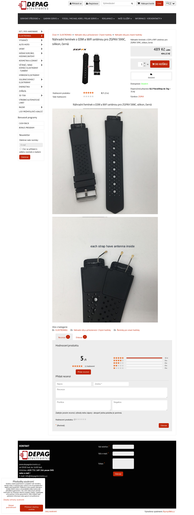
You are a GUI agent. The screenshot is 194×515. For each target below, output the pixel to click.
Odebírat (24, 157)
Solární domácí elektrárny (26, 81)
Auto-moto (24, 44)
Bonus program (26, 127)
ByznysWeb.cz (169, 511)
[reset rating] (75, 419)
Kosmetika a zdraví (28, 60)
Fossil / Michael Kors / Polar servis (79, 18)
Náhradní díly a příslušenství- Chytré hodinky (92, 330)
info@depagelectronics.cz (36, 476)
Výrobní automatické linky (29, 101)
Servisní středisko (29, 18)
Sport (22, 49)
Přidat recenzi (83, 372)
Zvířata (22, 91)
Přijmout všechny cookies (32, 508)
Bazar (22, 107)
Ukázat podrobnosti (11, 506)
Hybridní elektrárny (29, 75)
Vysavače (23, 40)
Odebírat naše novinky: (28, 140)
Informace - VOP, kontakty (147, 18)
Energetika (24, 87)
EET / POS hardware (28, 31)
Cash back (24, 123)
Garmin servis (50, 18)
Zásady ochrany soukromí (46, 511)
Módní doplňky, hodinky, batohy (26, 54)
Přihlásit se (76, 3)
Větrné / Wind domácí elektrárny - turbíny (28, 68)
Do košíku (161, 64)
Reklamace (107, 18)
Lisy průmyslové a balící (31, 111)
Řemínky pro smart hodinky (128, 330)
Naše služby (124, 18)
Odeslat (164, 425)
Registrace (93, 3)
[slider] (88, 93)
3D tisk (22, 95)
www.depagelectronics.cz (29, 464)
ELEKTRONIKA (61, 330)
